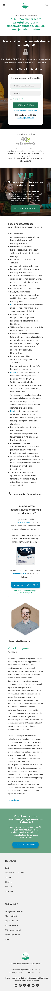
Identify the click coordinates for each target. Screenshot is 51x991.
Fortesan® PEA (25, 522)
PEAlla (13, 372)
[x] (37, 985)
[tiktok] (28, 985)
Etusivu (7, 868)
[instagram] (24, 985)
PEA (12, 304)
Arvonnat (8, 886)
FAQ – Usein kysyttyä (13, 930)
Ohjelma (8, 882)
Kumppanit (9, 891)
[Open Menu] (3, 4)
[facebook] (20, 985)
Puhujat (8, 877)
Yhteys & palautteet (12, 935)
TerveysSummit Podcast (14, 911)
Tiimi (7, 939)
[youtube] (33, 985)
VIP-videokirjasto (11, 925)
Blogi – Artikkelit (11, 916)
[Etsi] (46, 5)
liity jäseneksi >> (34, 69)
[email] (16, 985)
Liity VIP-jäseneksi (11, 921)
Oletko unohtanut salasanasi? (25, 110)
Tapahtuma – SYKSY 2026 (14, 872)
